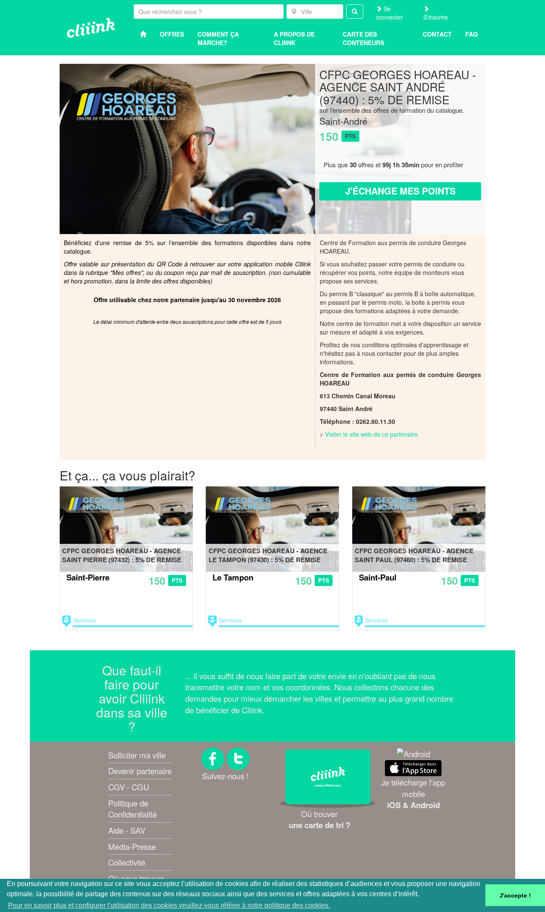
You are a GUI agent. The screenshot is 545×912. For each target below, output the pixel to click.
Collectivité (126, 862)
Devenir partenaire (140, 770)
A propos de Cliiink (294, 38)
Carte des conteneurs (363, 38)
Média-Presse (132, 846)
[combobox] (315, 11)
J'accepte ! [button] (515, 895)
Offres (172, 34)
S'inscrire (435, 17)
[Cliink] (91, 28)
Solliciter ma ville (137, 754)
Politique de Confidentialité (132, 809)
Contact (437, 34)
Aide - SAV (126, 830)
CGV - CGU (128, 786)
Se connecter (389, 12)
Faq (471, 34)
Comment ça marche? (218, 38)
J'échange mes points (400, 190)
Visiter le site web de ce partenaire (371, 434)
